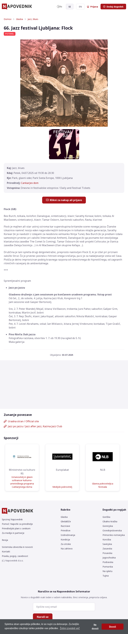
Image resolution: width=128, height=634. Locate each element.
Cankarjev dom (29, 183)
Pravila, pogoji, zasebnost (15, 556)
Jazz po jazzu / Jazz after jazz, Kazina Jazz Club (35, 426)
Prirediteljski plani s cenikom (16, 528)
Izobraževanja (68, 535)
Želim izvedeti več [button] (70, 628)
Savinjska (107, 544)
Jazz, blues (33, 19)
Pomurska (108, 566)
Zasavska (107, 548)
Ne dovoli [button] (95, 626)
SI (70, 6)
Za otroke (66, 544)
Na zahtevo (67, 548)
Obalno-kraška (110, 521)
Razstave (65, 525)
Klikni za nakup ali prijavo (66, 200)
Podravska (108, 562)
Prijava (94, 6)
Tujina (106, 575)
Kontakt (6, 551)
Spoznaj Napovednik (12, 519)
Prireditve (65, 530)
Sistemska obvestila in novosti (17, 546)
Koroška (107, 539)
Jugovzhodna (109, 557)
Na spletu (107, 571)
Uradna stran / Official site (23, 421)
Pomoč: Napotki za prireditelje (17, 523)
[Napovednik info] (59, 6)
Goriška (106, 516)
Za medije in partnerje (13, 532)
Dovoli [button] (112, 626)
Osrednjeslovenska (112, 530)
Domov (7, 19)
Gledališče (66, 521)
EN (80, 6)
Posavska (107, 553)
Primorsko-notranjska (114, 535)
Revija (5, 539)
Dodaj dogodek (115, 6)
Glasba (19, 19)
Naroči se (43, 617)
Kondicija (65, 539)
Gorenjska (108, 525)
